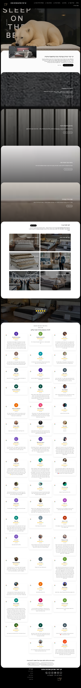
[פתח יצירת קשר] (68, 3)
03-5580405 (50, 675)
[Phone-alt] (46, 673)
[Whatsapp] (49, 673)
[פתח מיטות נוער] (46, 3)
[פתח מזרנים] (62, 3)
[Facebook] (55, 673)
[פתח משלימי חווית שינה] (34, 3)
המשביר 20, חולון (58, 675)
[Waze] (61, 673)
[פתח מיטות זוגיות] (54, 3)
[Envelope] (58, 673)
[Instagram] (52, 673)
